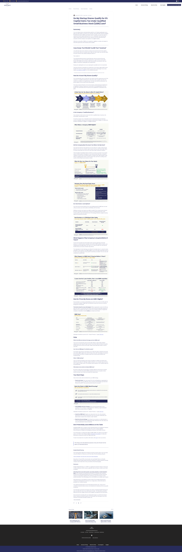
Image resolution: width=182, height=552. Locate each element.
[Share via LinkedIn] (78, 502)
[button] (163, 5)
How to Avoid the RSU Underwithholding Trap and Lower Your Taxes (90, 521)
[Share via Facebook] (73, 502)
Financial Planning (76, 8)
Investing (90, 8)
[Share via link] (80, 502)
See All (112, 509)
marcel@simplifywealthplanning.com (23, 1)
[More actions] (108, 15)
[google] (178, 1)
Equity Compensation (84, 8)
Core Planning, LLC (91, 550)
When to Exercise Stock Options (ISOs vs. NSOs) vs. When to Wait (106, 521)
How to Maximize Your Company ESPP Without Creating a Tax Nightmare (75, 521)
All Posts (70, 8)
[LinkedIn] (176, 1)
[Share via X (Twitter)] (76, 502)
